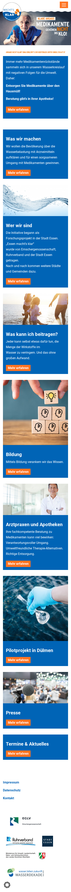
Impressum (11, 782)
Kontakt (8, 798)
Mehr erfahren (18, 110)
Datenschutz (12, 790)
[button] (7, 885)
